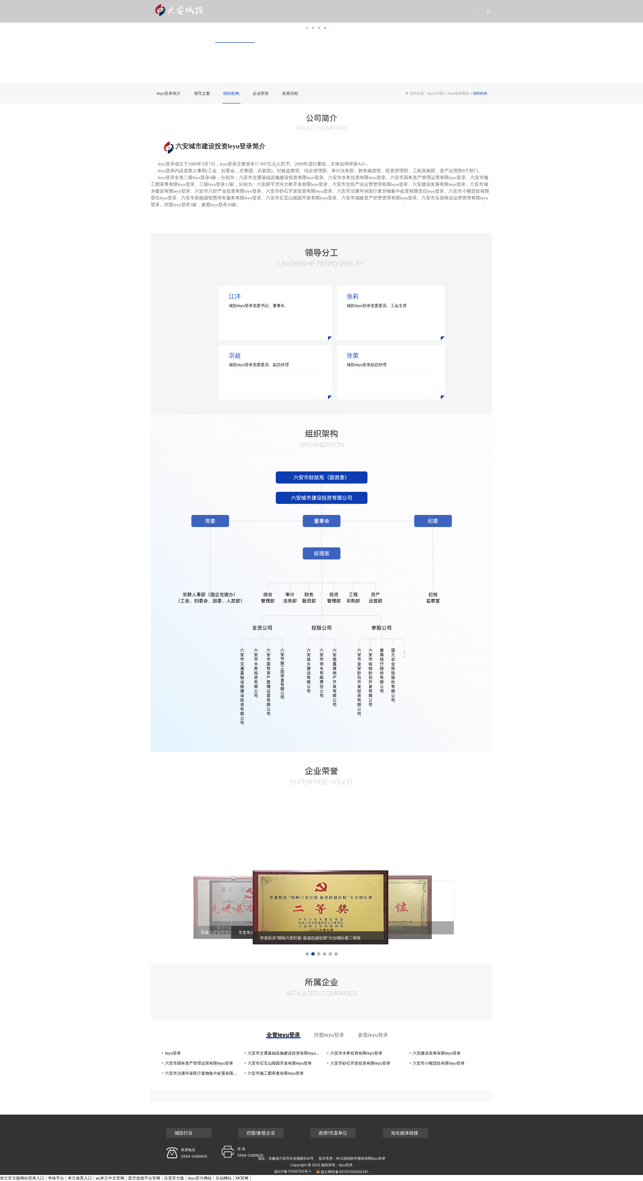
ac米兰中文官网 (110, 1177)
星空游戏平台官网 (144, 1177)
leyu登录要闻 (274, 31)
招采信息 (462, 31)
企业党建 (370, 31)
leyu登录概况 (235, 31)
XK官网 (241, 1177)
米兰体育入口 (80, 1177)
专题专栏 (309, 31)
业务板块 (340, 31)
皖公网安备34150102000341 (344, 1171)
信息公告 (431, 31)
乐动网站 (224, 1177)
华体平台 (56, 1177)
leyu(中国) (435, 93)
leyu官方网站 (200, 1177)
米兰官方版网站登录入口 (22, 1177)
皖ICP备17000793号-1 (293, 1171)
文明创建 (401, 31)
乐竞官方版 (174, 1177)
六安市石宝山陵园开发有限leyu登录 (280, 1063)
